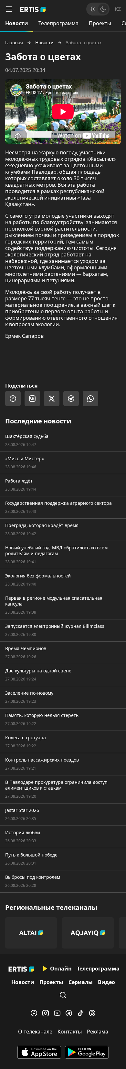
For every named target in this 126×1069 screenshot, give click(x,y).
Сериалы (80, 982)
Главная (14, 43)
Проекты (100, 23)
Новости (16, 23)
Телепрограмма (58, 23)
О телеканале (35, 1031)
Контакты (70, 1031)
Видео (106, 982)
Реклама (97, 1031)
